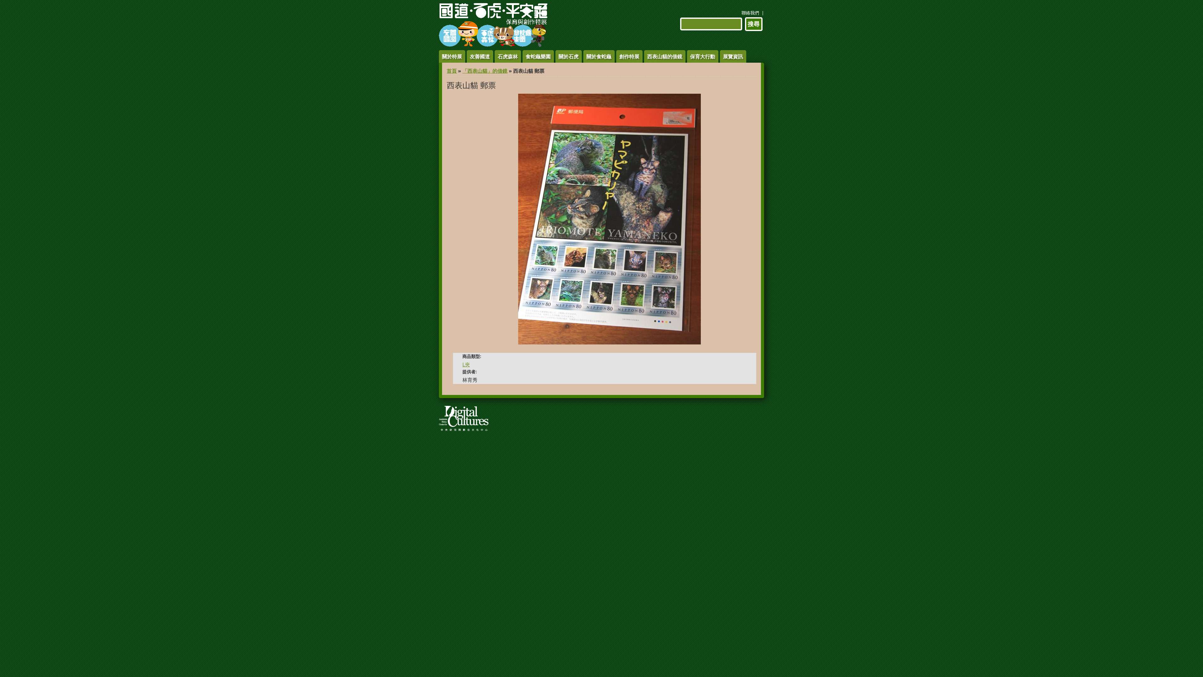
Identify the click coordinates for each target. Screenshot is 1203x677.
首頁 (452, 70)
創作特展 (629, 56)
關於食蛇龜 (599, 56)
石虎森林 (508, 56)
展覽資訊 (733, 56)
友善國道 (480, 56)
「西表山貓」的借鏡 (485, 70)
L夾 (466, 364)
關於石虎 (569, 56)
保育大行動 (702, 56)
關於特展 (452, 56)
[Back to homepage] (493, 45)
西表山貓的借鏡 (664, 56)
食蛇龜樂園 (538, 56)
